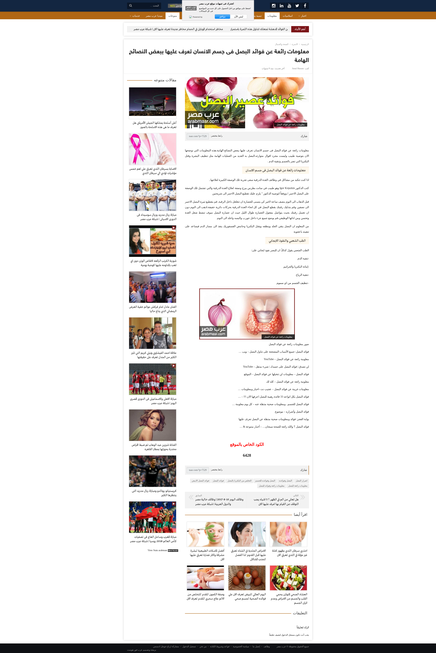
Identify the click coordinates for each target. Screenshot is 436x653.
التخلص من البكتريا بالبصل (240, 480)
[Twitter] (297, 6)
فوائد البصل (218, 480)
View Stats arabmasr (157, 550)
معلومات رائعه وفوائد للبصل (271, 485)
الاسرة (295, 44)
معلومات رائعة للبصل (297, 485)
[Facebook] (305, 6)
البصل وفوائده (285, 480)
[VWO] (188, 17)
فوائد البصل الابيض (200, 480)
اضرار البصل (301, 480)
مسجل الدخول (288, 635)
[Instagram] (273, 6)
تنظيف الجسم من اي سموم (292, 283)
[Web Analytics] (173, 550)
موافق (222, 16)
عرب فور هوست (134, 650)
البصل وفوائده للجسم (265, 480)
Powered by (197, 17)
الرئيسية (305, 44)
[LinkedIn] (281, 6)
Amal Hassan (298, 68)
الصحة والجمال (282, 44)
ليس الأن (238, 16)
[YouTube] (289, 6)
